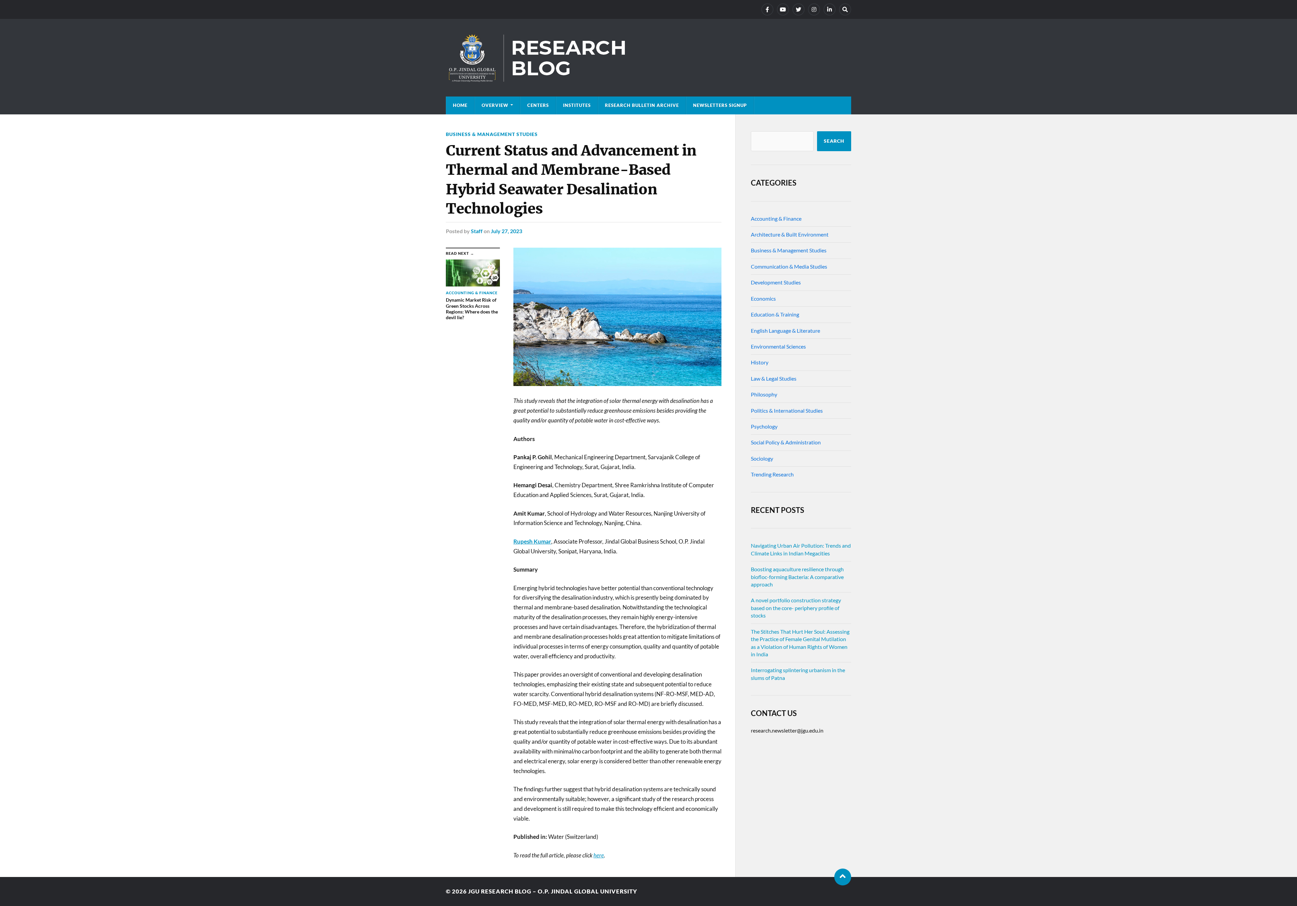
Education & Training (775, 314)
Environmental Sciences (778, 346)
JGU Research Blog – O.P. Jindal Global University (552, 891)
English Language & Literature (785, 330)
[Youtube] (783, 9)
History (759, 362)
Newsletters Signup (720, 105)
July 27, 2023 (506, 231)
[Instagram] (814, 9)
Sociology (762, 458)
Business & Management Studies (492, 134)
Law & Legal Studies (773, 378)
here (598, 855)
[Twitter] (798, 9)
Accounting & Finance (776, 218)
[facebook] (767, 9)
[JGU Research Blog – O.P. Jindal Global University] (648, 57)
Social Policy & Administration (786, 442)
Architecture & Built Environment (790, 234)
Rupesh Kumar (532, 541)
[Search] (845, 9)
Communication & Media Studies (789, 266)
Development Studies (776, 282)
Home (460, 105)
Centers (538, 105)
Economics (763, 298)
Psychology (764, 426)
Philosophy (764, 394)
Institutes (577, 105)
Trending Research (772, 474)
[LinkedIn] (829, 9)
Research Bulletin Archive (642, 105)
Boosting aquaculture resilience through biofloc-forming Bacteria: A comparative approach (797, 576)
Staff (477, 231)
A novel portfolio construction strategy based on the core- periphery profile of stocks (796, 608)
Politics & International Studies (787, 410)
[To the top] (842, 877)
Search (834, 141)
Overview (495, 105)
